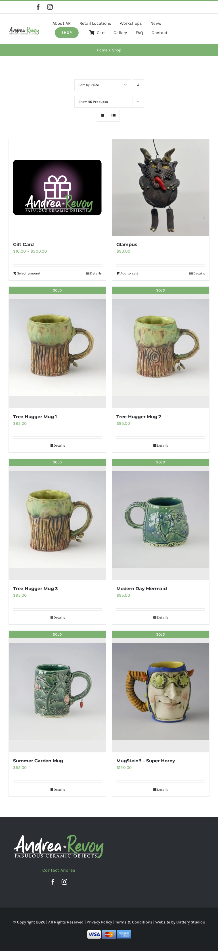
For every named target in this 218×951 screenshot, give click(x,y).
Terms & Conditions (133, 922)
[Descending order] (138, 85)
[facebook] (38, 7)
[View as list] (113, 115)
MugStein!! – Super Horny (145, 760)
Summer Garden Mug (38, 760)
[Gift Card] (57, 187)
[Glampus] (160, 187)
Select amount (29, 273)
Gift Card (23, 244)
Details (96, 273)
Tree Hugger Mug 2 (138, 416)
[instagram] (50, 7)
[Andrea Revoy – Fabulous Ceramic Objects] (24, 28)
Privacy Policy (99, 922)
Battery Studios (190, 922)
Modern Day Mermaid (141, 588)
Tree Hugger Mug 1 (35, 416)
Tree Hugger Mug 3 (35, 588)
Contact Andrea (58, 870)
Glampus (126, 244)
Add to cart (129, 273)
